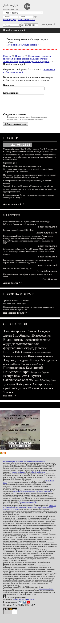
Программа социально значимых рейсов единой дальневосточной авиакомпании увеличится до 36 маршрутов (27, 59)
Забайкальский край (42, 352)
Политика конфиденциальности (34, 461)
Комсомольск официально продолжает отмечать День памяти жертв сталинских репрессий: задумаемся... (27, 261)
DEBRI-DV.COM (18, 599)
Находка (16, 364)
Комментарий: (11, 93)
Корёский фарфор (10, 163)
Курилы (24, 360)
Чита (13, 389)
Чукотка (21, 388)
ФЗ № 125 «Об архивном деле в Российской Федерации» (32, 491)
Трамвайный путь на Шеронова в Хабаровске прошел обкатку (28, 186)
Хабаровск (24, 384)
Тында (47, 380)
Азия (6, 331)
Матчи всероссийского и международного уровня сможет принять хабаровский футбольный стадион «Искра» (29, 176)
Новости (19, 56)
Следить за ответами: (15, 114)
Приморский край (16, 372)
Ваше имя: (9, 85)
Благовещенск (41, 335)
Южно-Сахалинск (40, 388)
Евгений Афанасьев (46, 232)
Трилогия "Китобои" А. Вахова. (16, 300)
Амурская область (24, 331)
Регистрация (9, 19)
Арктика (7, 336)
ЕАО (18, 352)
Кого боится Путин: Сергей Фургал (17, 268)
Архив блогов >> (12, 283)
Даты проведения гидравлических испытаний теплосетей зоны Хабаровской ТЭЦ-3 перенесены (28, 170)
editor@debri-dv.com (38, 472)
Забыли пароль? (26, 19)
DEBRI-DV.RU (30, 599)
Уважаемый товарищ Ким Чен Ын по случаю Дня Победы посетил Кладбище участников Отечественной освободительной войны (30, 150)
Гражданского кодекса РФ (27, 502)
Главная (7, 56)
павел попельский (47, 226)
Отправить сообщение (17, 472)
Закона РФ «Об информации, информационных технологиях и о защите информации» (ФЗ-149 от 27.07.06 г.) (29, 507)
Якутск (8, 392)
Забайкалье (28, 352)
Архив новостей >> (13, 204)
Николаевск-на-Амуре (32, 364)
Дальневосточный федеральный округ (21, 346)
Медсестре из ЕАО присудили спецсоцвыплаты (22, 166)
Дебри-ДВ (10, 5)
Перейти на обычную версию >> (23, 44)
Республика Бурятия (40, 372)
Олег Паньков (50, 279)
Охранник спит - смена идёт (14, 304)
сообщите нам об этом (46, 589)
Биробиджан (22, 335)
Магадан (35, 360)
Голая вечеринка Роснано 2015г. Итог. (18, 230)
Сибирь (36, 380)
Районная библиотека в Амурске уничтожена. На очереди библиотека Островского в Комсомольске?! (26, 223)
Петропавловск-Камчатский (23, 368)
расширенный (48, 24)
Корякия (16, 361)
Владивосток (13, 340)
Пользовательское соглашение (13, 461)
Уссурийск (11, 384)
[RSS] (3, 453)
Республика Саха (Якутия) (22, 376)
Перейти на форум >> (15, 313)
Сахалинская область (18, 380)
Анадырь (43, 331)
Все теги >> (9, 395)
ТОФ (42, 380)
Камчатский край (15, 356)
